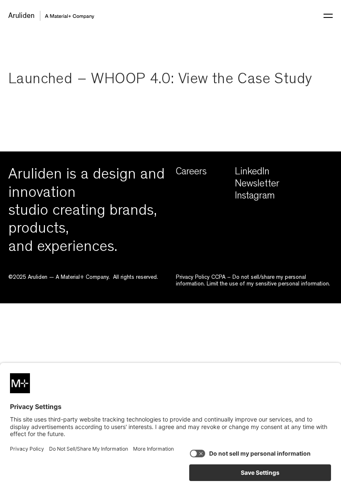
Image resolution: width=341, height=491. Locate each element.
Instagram (255, 197)
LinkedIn (252, 173)
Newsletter (257, 185)
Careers (191, 173)
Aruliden (21, 16)
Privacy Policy (193, 277)
